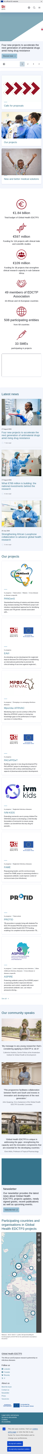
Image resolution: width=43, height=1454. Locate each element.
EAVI (6, 653)
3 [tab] (33, 64)
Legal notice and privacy (10, 1415)
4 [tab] (39, 64)
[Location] (38, 1259)
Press (4, 1396)
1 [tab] (22, 64)
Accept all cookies (15, 1443)
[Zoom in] (38, 1239)
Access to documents (9, 1417)
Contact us (5, 1390)
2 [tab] (27, 64)
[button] (18, 1266)
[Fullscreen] (38, 1249)
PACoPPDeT (11, 760)
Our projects (10, 142)
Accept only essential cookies (19, 1449)
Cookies (5, 1419)
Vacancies (5, 1399)
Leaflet (19, 1334)
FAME (7, 867)
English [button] (29, 7)
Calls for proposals (14, 105)
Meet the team (7, 1387)
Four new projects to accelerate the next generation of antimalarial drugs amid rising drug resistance (21, 435)
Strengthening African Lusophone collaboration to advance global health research (21, 537)
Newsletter (5, 1393)
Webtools (4, 1334)
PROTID (8, 919)
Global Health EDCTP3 (12, 1354)
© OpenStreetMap (27, 1334)
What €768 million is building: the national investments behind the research (19, 486)
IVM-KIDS (9, 812)
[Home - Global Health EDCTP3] (14, 7)
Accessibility (6, 1422)
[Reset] (38, 1234)
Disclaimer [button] (5, 1338)
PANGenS (9, 598)
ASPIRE (8, 976)
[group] (19, 1282)
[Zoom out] (38, 1244)
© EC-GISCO (12, 1334)
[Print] (38, 1254)
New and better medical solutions (21, 179)
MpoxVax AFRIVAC (14, 708)
